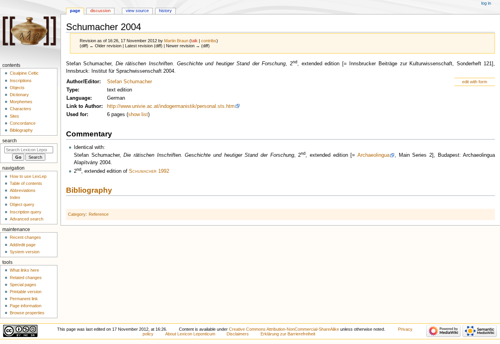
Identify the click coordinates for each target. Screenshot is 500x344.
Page (75, 10)
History (165, 10)
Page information (25, 305)
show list (138, 114)
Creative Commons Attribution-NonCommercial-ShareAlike (284, 329)
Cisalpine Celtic (24, 73)
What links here (24, 270)
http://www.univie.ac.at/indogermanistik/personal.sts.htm (171, 106)
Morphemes (21, 101)
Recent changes (25, 237)
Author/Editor (82, 81)
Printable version (25, 291)
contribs (208, 40)
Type (72, 90)
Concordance (23, 123)
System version (24, 251)
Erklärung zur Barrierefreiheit (288, 333)
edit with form (474, 81)
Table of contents (26, 183)
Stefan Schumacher (129, 81)
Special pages (23, 284)
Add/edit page (23, 244)
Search (9, 140)
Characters (20, 108)
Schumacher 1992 (149, 171)
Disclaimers (238, 333)
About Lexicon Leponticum (190, 333)
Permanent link (24, 298)
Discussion (100, 10)
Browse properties (27, 312)
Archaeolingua (373, 155)
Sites (14, 116)
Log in (486, 3)
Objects (17, 87)
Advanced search (26, 219)
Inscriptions (21, 80)
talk (194, 40)
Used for (76, 114)
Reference (99, 214)
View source (137, 10)
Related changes (26, 277)
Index (15, 197)
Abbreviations (23, 190)
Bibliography (89, 190)
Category (77, 214)
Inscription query (25, 212)
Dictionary (19, 94)
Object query (22, 204)
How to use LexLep (28, 176)
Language (78, 98)
